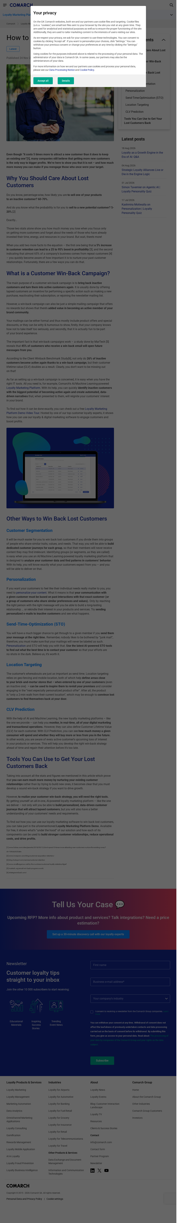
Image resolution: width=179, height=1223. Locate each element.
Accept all (43, 80)
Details (66, 80)
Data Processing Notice (62, 69)
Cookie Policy (87, 69)
